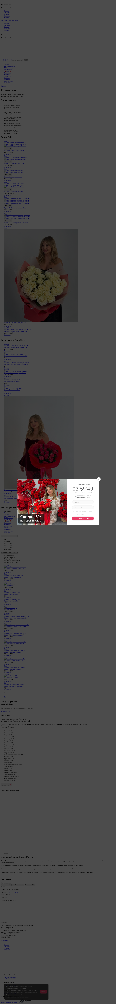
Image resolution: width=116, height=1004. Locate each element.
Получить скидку (83, 518)
